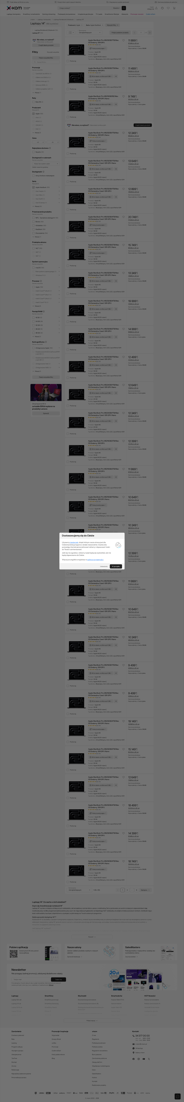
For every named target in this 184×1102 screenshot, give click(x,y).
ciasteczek (74, 542)
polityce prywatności (95, 560)
